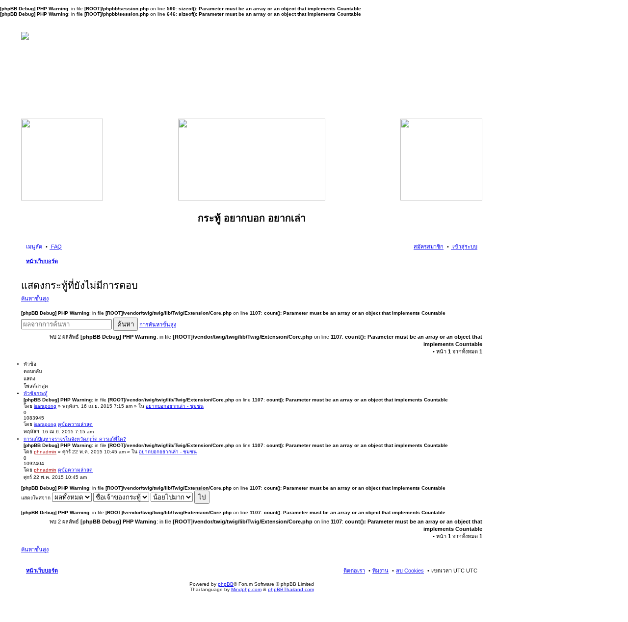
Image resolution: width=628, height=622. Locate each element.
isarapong (45, 406)
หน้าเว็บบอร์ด (42, 261)
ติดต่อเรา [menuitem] (354, 570)
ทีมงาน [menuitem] (380, 570)
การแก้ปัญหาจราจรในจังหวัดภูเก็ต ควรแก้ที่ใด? (75, 439)
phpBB (226, 584)
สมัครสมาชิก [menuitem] (429, 246)
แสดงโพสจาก (36, 497)
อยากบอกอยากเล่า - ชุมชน (175, 406)
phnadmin (45, 451)
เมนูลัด (34, 246)
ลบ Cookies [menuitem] (410, 570)
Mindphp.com (246, 589)
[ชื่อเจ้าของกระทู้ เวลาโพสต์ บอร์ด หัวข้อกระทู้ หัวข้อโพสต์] (121, 497)
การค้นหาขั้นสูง (157, 324)
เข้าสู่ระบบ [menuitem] (464, 246)
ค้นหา (125, 324)
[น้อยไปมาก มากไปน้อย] (172, 497)
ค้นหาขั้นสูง (35, 298)
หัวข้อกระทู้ (36, 393)
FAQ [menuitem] (56, 246)
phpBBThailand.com (291, 589)
